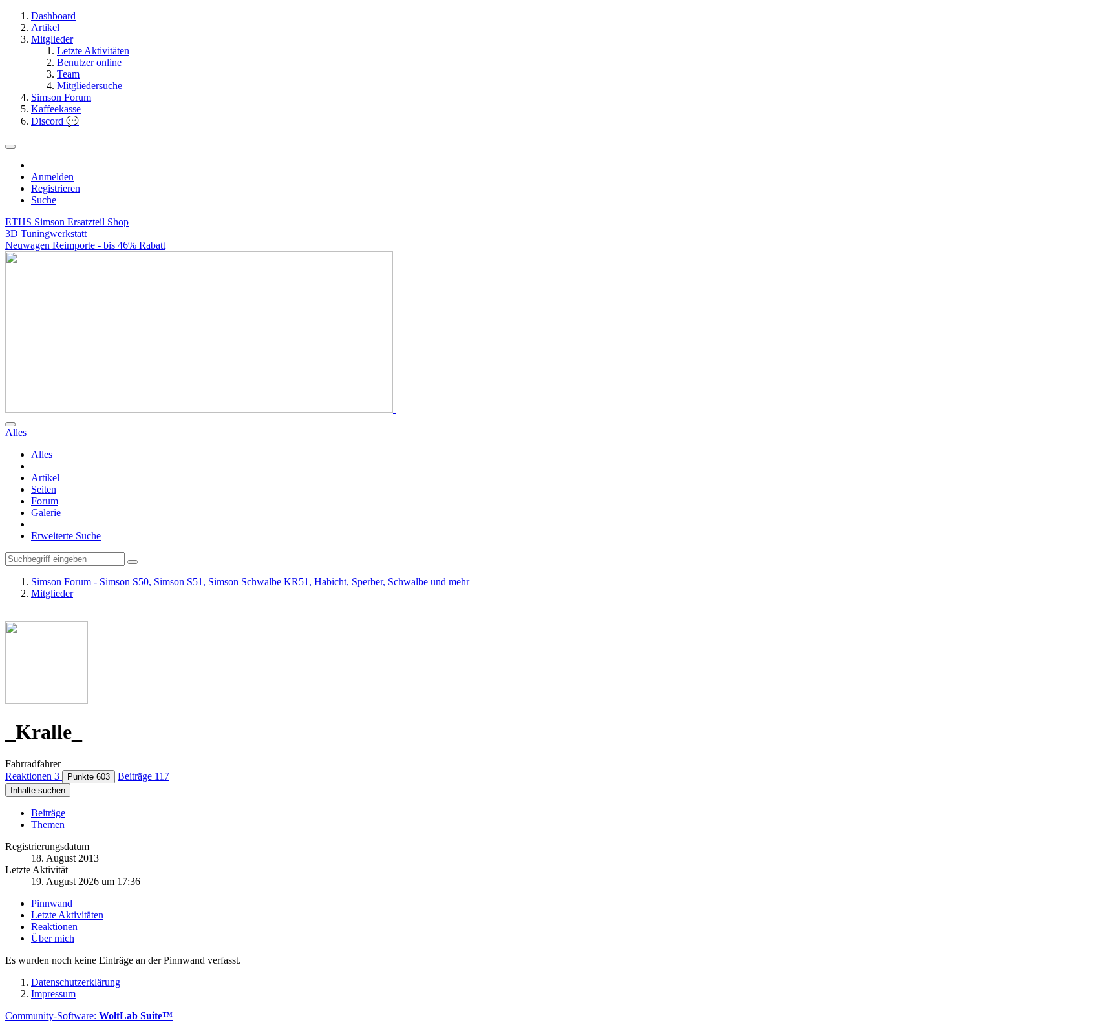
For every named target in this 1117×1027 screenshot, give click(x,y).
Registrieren (55, 188)
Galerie (46, 512)
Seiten (43, 489)
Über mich (52, 938)
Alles (41, 454)
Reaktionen (54, 926)
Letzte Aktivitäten (67, 914)
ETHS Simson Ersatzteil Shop (67, 221)
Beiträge (48, 812)
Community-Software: (89, 1015)
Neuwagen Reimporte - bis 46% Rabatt (85, 245)
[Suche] (10, 424)
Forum (44, 500)
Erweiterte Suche (66, 535)
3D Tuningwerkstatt (46, 233)
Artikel (45, 477)
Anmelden (52, 176)
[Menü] (10, 147)
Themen (48, 824)
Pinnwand (51, 903)
